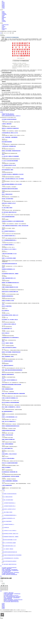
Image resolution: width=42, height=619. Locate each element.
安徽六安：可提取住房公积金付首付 (7, 194)
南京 (1, 112)
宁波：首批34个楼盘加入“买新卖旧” (7, 207)
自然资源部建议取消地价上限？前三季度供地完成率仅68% (10, 337)
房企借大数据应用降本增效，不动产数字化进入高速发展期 (10, 476)
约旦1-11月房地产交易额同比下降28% (7, 448)
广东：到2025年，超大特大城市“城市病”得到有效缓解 (10, 160)
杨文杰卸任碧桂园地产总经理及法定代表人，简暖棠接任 (10, 273)
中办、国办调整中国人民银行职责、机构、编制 (9, 165)
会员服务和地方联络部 (5, 24)
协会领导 (3, 12)
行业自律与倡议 (4, 14)
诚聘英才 (3, 604)
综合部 (3, 25)
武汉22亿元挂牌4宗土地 (5, 310)
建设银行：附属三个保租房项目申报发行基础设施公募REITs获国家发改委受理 (13, 393)
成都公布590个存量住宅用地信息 (6, 521)
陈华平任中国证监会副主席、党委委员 (7, 169)
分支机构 (3, 29)
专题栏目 (3, 7)
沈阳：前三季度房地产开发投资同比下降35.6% (9, 235)
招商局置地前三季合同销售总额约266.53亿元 (8, 518)
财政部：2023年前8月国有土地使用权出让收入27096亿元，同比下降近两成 (13, 178)
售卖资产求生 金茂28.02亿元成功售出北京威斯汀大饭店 (10, 291)
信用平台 (3, 3)
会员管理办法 (4, 13)
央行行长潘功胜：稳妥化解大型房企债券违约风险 (9, 119)
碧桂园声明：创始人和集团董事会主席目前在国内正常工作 (10, 282)
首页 (2, 1)
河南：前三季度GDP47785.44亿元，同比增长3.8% (9, 249)
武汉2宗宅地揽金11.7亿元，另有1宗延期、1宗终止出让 (10, 319)
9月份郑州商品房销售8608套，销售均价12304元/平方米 (10, 132)
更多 (4, 490)
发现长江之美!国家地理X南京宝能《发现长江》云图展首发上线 (11, 115)
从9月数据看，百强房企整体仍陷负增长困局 (8, 573)
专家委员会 (3, 20)
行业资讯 (3, 4)
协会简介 (3, 11)
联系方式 (3, 606)
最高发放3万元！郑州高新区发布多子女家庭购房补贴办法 (10, 128)
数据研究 (3, 5)
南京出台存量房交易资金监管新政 (7, 141)
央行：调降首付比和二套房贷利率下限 (7, 365)
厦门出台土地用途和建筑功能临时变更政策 (8, 216)
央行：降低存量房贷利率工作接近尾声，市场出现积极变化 (10, 572)
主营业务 (3, 605)
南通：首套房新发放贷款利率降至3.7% (7, 411)
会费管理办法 (4, 17)
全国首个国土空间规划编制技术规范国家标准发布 (11, 600)
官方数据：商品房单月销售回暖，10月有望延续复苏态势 (10, 570)
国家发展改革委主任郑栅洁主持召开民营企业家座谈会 (10, 188)
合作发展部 (3, 26)
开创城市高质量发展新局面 (8, 598)
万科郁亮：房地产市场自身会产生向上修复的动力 (9, 347)
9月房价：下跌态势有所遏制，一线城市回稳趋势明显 (9, 137)
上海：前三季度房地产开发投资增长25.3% (8, 244)
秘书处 (3, 19)
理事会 (3, 18)
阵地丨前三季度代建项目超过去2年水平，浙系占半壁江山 (12, 596)
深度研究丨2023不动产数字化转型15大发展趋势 (9, 258)
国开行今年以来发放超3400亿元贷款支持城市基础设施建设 (10, 402)
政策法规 (3, 6)
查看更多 (3, 154)
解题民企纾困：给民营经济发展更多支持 (8, 374)
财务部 (3, 27)
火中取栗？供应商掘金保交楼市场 (7, 485)
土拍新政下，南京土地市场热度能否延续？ (8, 114)
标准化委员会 (4, 21)
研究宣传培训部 (4, 28)
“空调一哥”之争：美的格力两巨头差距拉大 (8, 458)
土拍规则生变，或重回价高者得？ (7, 123)
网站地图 (3, 608)
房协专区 (3, 2)
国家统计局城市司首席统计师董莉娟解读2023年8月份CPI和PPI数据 (12, 184)
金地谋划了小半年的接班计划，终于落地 (8, 300)
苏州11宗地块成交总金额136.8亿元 (7, 328)
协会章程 (3, 15)
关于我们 (3, 603)
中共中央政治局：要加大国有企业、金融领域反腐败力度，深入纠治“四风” (13, 174)
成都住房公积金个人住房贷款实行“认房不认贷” (9, 203)
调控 (2, 112)
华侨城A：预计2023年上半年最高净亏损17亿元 (9, 421)
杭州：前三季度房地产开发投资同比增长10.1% (9, 231)
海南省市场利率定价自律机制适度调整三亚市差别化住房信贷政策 (11, 384)
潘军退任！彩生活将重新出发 (6, 467)
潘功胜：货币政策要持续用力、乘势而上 (8, 356)
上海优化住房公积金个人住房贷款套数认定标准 (9, 146)
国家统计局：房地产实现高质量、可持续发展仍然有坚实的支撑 (11, 150)
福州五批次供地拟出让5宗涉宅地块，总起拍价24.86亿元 (10, 533)
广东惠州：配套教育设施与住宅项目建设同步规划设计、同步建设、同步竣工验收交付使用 (15, 225)
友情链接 (3, 607)
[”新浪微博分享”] (0, 34)
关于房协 (3, 8)
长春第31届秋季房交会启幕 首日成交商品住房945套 (9, 263)
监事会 (3, 16)
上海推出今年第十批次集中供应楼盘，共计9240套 (9, 253)
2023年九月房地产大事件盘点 (6, 571)
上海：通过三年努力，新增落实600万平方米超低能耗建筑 (10, 156)
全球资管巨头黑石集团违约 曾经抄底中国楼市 (8, 430)
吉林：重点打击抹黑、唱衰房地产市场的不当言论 (9, 212)
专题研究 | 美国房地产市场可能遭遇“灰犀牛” (8, 439)
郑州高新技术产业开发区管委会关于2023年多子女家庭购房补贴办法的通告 (13, 221)
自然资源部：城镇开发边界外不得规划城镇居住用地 (9, 574)
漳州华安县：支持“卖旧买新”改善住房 (7, 198)
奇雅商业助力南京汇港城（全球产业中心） (8, 113)
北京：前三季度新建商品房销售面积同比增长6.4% (9, 240)
